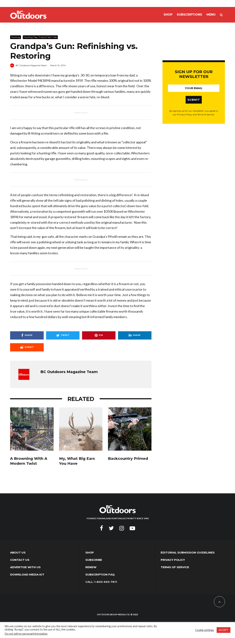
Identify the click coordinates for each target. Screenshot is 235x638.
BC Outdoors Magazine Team (31, 65)
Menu (211, 14)
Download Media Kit (27, 574)
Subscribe (93, 560)
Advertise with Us (25, 567)
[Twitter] (111, 528)
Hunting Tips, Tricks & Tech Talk (40, 37)
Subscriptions (189, 14)
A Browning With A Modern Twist (28, 461)
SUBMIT (193, 99)
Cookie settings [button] (204, 630)
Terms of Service (175, 567)
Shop (168, 14)
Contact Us (19, 560)
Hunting (15, 37)
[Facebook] (101, 528)
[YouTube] (132, 528)
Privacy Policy (173, 560)
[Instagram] (122, 528)
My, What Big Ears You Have (77, 461)
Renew (90, 567)
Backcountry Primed (128, 458)
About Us (18, 552)
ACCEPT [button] (223, 629)
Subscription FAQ (100, 574)
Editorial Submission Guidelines (188, 552)
